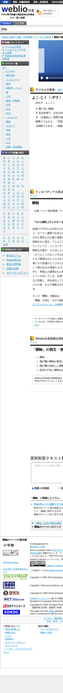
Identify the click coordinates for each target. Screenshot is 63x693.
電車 (8, 83)
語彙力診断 (12, 268)
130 (54, 228)
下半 (42, 228)
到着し (41, 280)
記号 (5, 244)
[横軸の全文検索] (19, 23)
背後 (44, 263)
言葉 (60, 121)
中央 (49, 370)
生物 (8, 130)
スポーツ (10, 126)
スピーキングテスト (17, 272)
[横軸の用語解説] (6, 23)
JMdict (51, 611)
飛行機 (43, 361)
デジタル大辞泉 (43, 37)
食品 (8, 134)
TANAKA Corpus (11, 562)
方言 (8, 142)
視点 (47, 241)
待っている (48, 275)
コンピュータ (13, 79)
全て (4, 68)
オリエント (41, 254)
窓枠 (42, 370)
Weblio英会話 (13, 260)
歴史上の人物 (47, 237)
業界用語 (10, 75)
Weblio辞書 (35, 553)
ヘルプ (8, 636)
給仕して (57, 280)
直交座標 (43, 112)
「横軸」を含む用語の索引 (48, 523)
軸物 (50, 108)
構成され (45, 258)
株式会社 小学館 (37, 546)
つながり (48, 121)
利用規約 (9, 639)
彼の (39, 267)
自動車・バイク (14, 88)
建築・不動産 (13, 100)
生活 (8, 113)
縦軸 (40, 125)
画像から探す (46, 632)
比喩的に (46, 117)
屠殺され (57, 284)
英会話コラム (13, 255)
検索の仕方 (10, 632)
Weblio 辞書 (8, 37)
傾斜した (54, 365)
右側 (59, 275)
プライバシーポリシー (15, 642)
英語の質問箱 (13, 264)
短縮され (37, 241)
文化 (8, 109)
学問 (8, 104)
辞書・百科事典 (24, 37)
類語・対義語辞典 (21, 2)
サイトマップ (11, 645)
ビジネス (10, 71)
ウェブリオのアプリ (49, 629)
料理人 (43, 271)
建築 (49, 233)
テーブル (54, 263)
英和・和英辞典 (40, 2)
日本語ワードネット (39, 598)
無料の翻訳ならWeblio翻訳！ (49, 12)
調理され (54, 271)
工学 (8, 96)
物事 (38, 121)
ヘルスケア (11, 117)
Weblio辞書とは (12, 629)
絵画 (35, 228)
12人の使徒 (48, 267)
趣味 (8, 121)
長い (46, 108)
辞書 (6, 2)
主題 (42, 250)
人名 (8, 138)
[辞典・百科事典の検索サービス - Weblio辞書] (17, 11)
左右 (55, 112)
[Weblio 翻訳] (39, 12)
